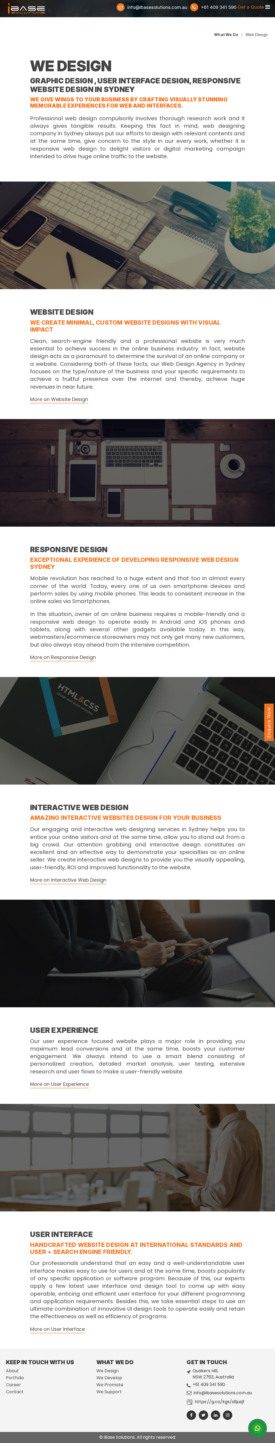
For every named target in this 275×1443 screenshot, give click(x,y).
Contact (15, 1392)
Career (13, 1385)
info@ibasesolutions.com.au (157, 7)
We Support (109, 1392)
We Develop (109, 1378)
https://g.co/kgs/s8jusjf (219, 1402)
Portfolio (15, 1378)
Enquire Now (269, 722)
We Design (107, 1371)
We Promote (109, 1385)
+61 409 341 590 (209, 1384)
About (12, 1371)
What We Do (226, 34)
